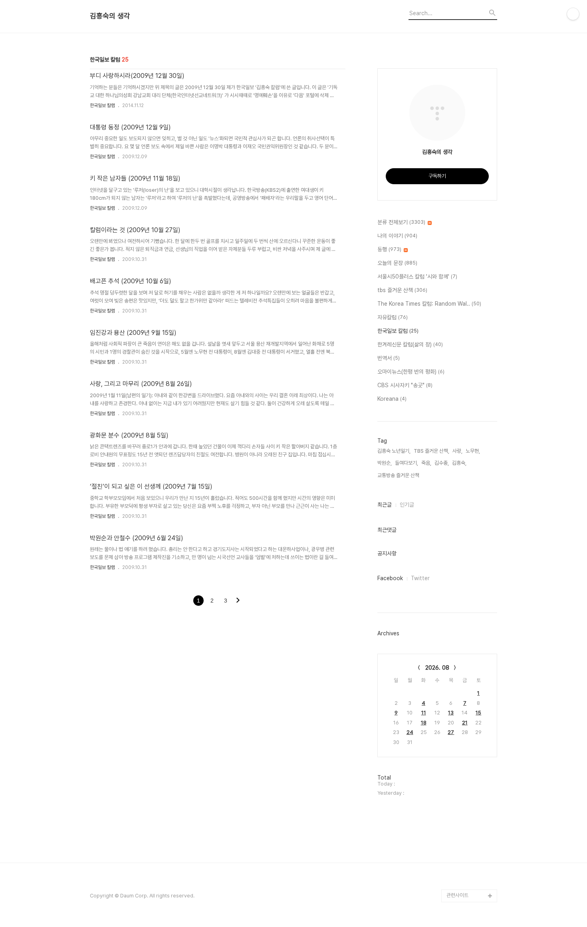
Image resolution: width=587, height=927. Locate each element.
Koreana (392, 399)
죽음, (426, 463)
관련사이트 (457, 895)
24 (410, 732)
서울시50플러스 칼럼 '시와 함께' (417, 276)
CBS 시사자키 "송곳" (404, 385)
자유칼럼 (392, 317)
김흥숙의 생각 (110, 16)
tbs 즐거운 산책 (402, 290)
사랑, (457, 451)
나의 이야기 (397, 236)
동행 (389, 249)
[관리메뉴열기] (573, 14)
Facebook (390, 578)
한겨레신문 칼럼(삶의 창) (410, 344)
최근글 (384, 504)
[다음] (238, 601)
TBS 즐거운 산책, (431, 451)
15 (478, 713)
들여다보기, (406, 463)
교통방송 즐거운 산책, (398, 475)
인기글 (407, 504)
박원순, (384, 463)
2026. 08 (437, 667)
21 (465, 723)
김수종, (441, 463)
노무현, (473, 451)
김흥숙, (459, 463)
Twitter (420, 578)
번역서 (388, 358)
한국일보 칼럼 (102, 105)
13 (451, 713)
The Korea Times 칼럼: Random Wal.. (429, 303)
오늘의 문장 (397, 263)
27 (451, 732)
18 (423, 723)
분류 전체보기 (401, 222)
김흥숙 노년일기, (394, 451)
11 (423, 713)
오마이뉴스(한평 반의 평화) (410, 371)
